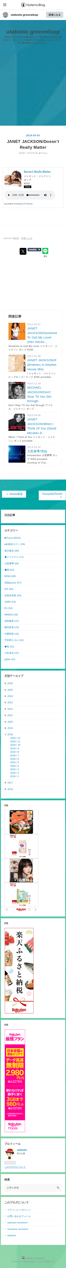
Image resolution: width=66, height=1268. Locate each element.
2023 (10, 702)
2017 (10, 782)
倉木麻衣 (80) (11, 550)
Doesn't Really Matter (37, 171)
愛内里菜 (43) (11, 627)
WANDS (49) (11, 614)
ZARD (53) (10, 602)
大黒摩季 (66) (11, 563)
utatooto (11, 1235)
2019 (10, 728)
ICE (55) (8, 589)
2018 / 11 (15, 741)
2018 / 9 (14, 748)
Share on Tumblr (34, 249)
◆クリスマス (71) (14, 557)
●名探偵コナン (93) (14, 544)
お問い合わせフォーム (19, 1216)
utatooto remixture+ (17, 1222)
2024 (10, 696)
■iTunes (43, 153)
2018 (10, 734)
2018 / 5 (14, 762)
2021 (10, 715)
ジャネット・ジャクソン (37, 176)
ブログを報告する (46, 1261)
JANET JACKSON (28, 153)
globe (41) (9, 659)
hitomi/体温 (14, 494)
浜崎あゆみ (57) (12, 582)
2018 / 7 (14, 755)
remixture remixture (17, 1229)
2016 (10, 789)
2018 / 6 (14, 759)
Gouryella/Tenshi (52, 495)
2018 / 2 (14, 773)
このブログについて (15, 1167)
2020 (10, 722)
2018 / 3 (14, 769)
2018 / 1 (14, 776)
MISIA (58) (10, 576)
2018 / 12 (15, 738)
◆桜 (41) (9, 646)
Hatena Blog (29, 1261)
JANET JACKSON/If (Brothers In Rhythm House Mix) (42, 365)
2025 (10, 690)
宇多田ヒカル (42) (14, 640)
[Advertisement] (33, 86)
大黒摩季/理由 (37, 451)
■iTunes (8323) (12, 538)
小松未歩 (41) (11, 653)
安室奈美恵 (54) (12, 595)
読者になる (55, 14)
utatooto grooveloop (24, 14)
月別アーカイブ (13, 675)
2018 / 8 (14, 752)
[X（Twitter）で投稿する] (23, 251)
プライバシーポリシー (19, 1210)
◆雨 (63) (9, 570)
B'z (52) (8, 608)
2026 (10, 683)
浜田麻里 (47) (11, 621)
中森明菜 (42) (11, 634)
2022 (10, 709)
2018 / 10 (15, 745)
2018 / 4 (14, 766)
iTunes (29, 204)
